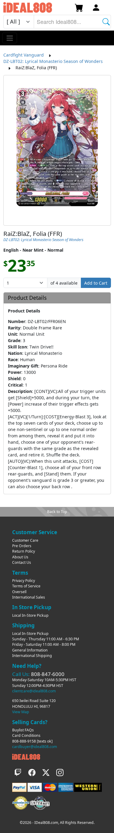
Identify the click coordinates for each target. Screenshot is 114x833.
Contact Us (21, 562)
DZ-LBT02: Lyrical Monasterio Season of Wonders (53, 61)
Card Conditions (26, 735)
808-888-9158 (24, 741)
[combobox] (72, 21)
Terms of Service (26, 586)
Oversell (19, 591)
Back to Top (57, 511)
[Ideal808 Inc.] (26, 756)
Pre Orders (21, 545)
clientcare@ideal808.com (34, 691)
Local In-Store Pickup (30, 615)
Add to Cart (95, 283)
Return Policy (23, 551)
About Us (20, 557)
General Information (30, 650)
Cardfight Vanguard (23, 55)
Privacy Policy (23, 580)
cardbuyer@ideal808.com (34, 746)
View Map (20, 711)
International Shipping (32, 655)
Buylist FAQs (23, 730)
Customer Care (25, 540)
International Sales (28, 597)
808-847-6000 (47, 674)
